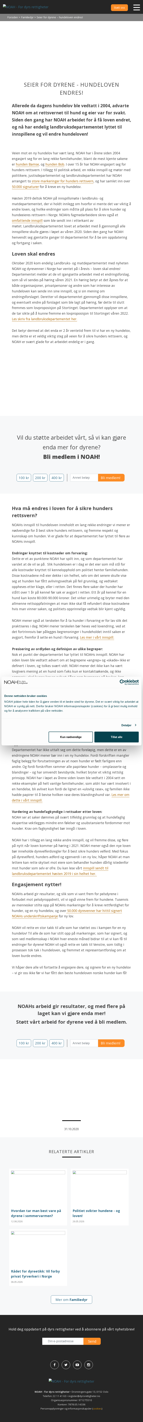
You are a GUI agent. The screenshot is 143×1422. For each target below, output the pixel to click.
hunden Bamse (27, 164)
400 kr (56, 477)
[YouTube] (77, 1365)
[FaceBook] (54, 1365)
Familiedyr (27, 17)
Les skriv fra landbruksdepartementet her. (44, 319)
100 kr (24, 477)
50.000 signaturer (25, 186)
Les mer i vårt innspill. (97, 637)
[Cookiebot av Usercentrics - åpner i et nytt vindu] (122, 682)
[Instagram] (88, 1365)
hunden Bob (54, 164)
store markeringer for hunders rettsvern (62, 181)
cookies (97, 1408)
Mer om (71, 1299)
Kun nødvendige (71, 737)
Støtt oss (119, 7)
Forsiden (12, 17)
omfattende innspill (27, 220)
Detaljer (126, 725)
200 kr (40, 477)
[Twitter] (66, 1365)
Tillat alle (116, 737)
